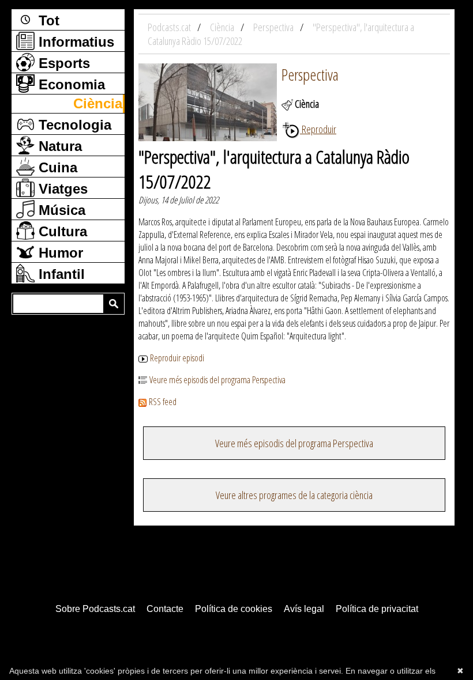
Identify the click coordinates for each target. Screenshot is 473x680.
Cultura (61, 231)
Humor (59, 252)
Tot (47, 20)
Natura (58, 146)
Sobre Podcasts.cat (95, 609)
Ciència (97, 103)
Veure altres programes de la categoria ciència (294, 495)
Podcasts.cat (170, 27)
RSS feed (163, 401)
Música (60, 210)
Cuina (56, 167)
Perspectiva (310, 74)
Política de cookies (233, 609)
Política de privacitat (377, 609)
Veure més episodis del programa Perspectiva (217, 379)
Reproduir (318, 129)
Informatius (74, 42)
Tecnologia (73, 125)
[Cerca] (114, 303)
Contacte (165, 609)
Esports (62, 63)
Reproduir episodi (177, 358)
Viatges (61, 189)
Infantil (60, 274)
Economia (70, 84)
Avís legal (304, 609)
